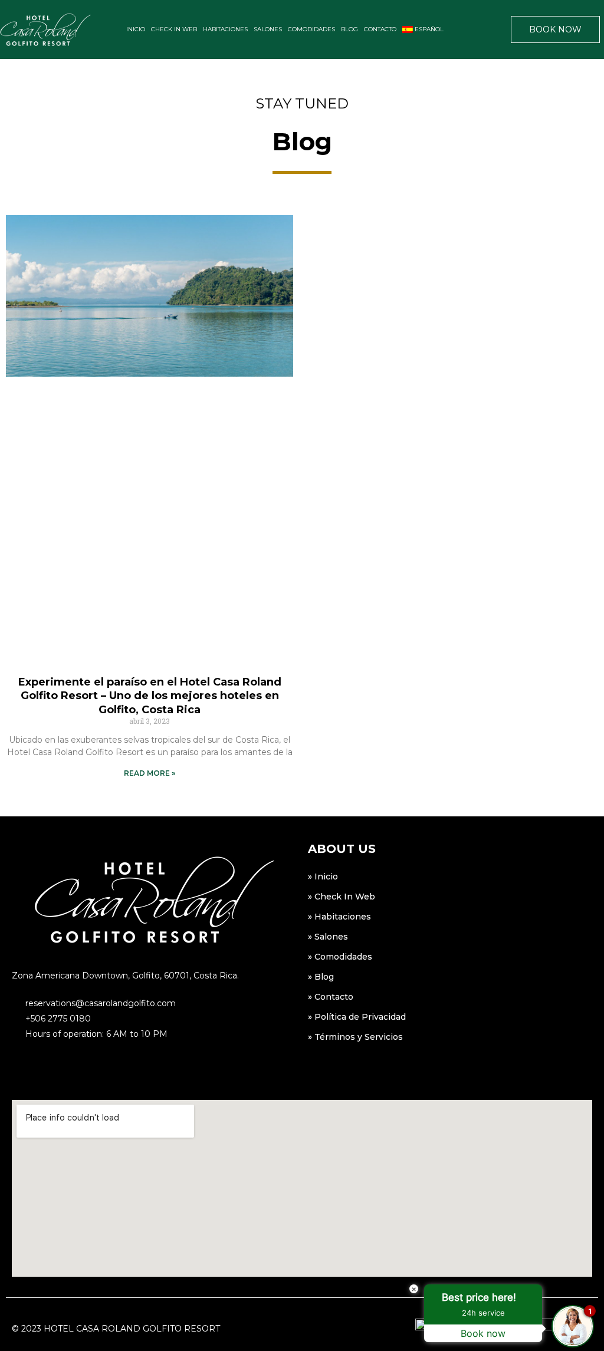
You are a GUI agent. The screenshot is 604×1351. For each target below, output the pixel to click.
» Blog (321, 976)
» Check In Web (341, 896)
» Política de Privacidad (357, 1016)
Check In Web (174, 29)
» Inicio (323, 876)
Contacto (380, 29)
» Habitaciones (339, 916)
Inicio (135, 29)
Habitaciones (225, 29)
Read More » (149, 773)
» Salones (328, 936)
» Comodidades (340, 956)
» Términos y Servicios (355, 1037)
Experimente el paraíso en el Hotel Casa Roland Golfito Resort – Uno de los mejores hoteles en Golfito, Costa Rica (149, 696)
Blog (349, 29)
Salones (268, 29)
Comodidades (311, 29)
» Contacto (330, 996)
